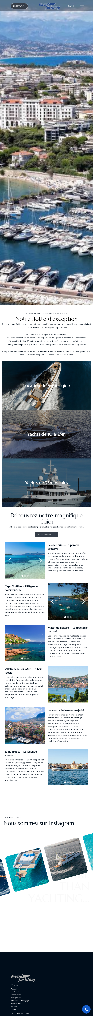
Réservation (19, 6)
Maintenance (16, 1003)
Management (16, 998)
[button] (10, 560)
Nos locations (16, 992)
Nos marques (16, 995)
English (71, 6)
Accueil (13, 989)
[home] (49, 6)
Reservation (15, 1006)
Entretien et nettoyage (20, 1000)
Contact (14, 1009)
